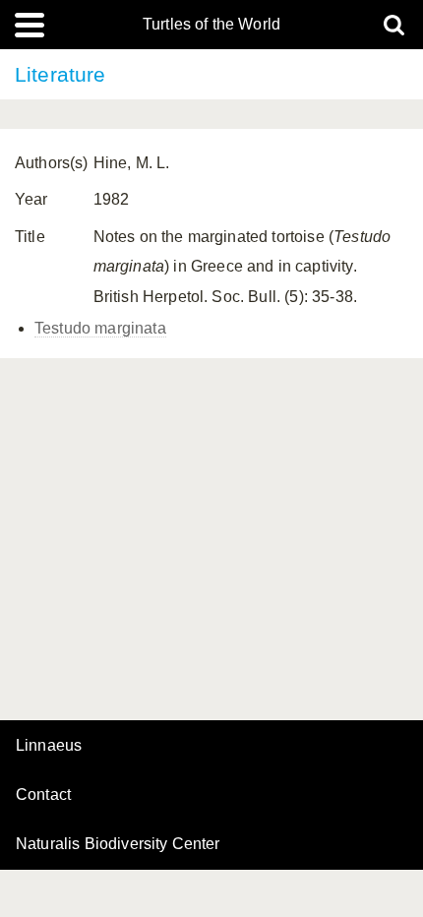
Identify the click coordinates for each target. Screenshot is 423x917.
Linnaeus (49, 746)
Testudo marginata (100, 328)
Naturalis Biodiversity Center (118, 844)
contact (43, 794)
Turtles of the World (211, 24)
